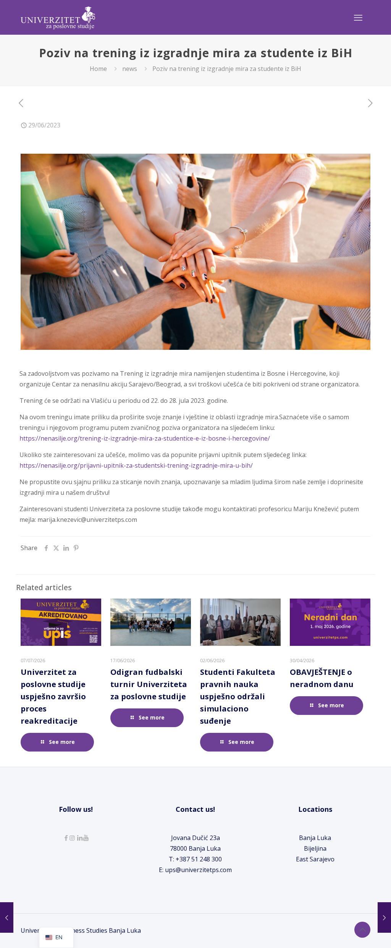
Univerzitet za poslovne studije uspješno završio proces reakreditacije (53, 696)
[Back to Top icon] (362, 930)
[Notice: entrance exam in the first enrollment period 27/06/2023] (6, 917)
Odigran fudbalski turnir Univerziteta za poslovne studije (148, 684)
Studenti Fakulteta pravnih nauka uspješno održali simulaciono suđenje (237, 696)
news (129, 68)
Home (98, 68)
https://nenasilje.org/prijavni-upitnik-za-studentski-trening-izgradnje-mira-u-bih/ (136, 465)
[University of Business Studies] (58, 17)
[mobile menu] (358, 17)
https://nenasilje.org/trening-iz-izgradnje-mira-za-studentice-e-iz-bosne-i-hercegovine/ (144, 438)
